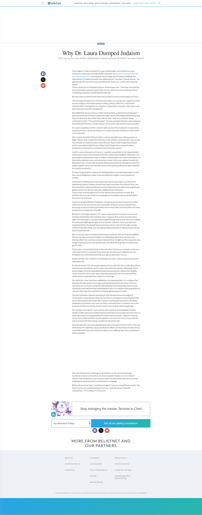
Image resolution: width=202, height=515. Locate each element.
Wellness (101, 3)
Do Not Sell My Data (123, 470)
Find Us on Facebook (98, 470)
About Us (69, 458)
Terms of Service (122, 464)
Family (126, 3)
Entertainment (114, 3)
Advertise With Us (72, 464)
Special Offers (150, 3)
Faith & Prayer (89, 3)
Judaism (101, 43)
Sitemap (93, 476)
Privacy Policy (121, 458)
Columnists (95, 458)
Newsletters (138, 3)
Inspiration (78, 3)
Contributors (96, 464)
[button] (159, 3)
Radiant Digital (96, 482)
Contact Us (69, 470)
